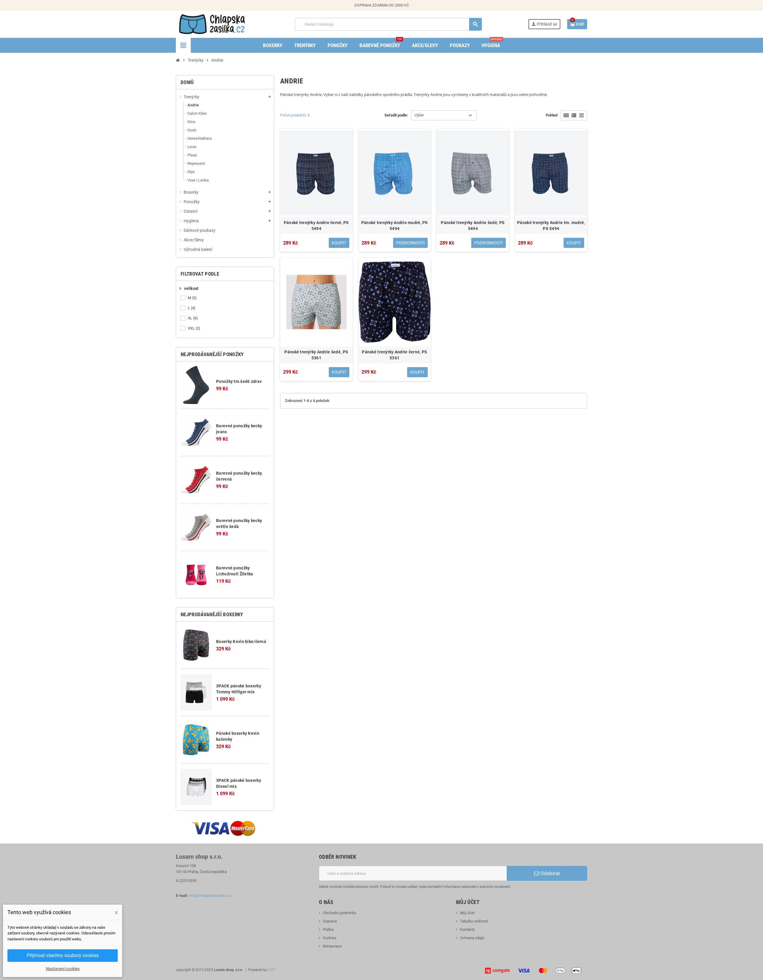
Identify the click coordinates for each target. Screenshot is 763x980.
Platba (328, 929)
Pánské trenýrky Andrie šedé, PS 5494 (473, 225)
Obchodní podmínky (339, 913)
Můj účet (467, 913)
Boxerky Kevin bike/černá (241, 641)
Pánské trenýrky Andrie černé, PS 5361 (394, 355)
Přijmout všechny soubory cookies (63, 955)
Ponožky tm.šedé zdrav (239, 381)
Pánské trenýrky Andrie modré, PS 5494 (394, 225)
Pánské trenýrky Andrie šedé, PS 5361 (316, 355)
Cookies (329, 938)
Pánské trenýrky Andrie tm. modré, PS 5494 (551, 225)
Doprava (330, 921)
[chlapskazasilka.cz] (212, 24)
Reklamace (332, 946)
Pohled (551, 115)
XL (193, 318)
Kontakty (467, 929)
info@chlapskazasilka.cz (210, 895)
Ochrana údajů (472, 938)
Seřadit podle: (396, 115)
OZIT (271, 970)
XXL (194, 328)
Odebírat (549, 873)
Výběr (419, 115)
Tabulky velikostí (474, 921)
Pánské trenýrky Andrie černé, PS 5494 (316, 225)
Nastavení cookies (63, 968)
